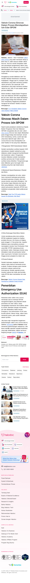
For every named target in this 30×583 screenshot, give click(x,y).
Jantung (19, 370)
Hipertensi (19, 373)
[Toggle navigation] (2, 2)
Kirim (24, 359)
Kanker (10, 377)
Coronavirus (5, 30)
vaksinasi (4, 167)
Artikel (11, 10)
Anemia (4, 377)
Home (5, 10)
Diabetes (12, 370)
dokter (14, 332)
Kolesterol (12, 373)
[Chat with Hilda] (27, 434)
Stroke (25, 370)
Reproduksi (16, 377)
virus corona (5, 133)
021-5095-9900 (7, 469)
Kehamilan (4, 373)
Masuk (26, 2)
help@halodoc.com (8, 466)
